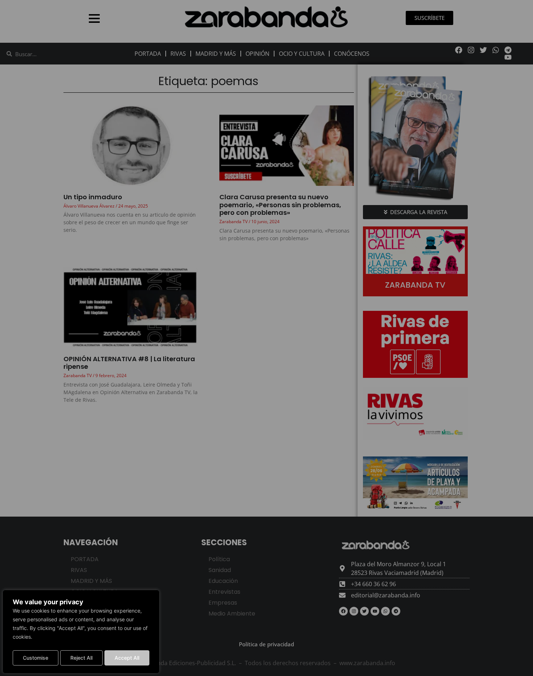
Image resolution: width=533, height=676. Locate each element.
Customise (35, 658)
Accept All (127, 658)
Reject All (81, 658)
